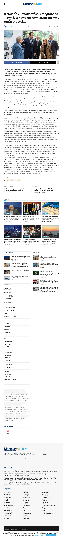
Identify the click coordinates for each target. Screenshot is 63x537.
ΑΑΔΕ (23, 389)
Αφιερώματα (8, 298)
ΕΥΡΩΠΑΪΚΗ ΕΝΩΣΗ (9, 396)
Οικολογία (7, 357)
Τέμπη (23, 413)
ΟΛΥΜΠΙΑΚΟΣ (8, 407)
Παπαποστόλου (11, 180)
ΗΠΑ (19, 398)
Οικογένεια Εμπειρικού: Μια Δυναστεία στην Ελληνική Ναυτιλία (20, 277)
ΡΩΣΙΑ (6, 411)
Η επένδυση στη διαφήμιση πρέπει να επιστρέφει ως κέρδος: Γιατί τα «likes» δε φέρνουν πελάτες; (12, 241)
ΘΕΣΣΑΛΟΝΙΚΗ (26, 398)
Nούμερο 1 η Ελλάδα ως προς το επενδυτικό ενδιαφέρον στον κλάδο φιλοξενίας (48, 257)
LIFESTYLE (7, 289)
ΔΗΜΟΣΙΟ (7, 394)
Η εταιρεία (6, 529)
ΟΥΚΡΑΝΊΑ (15, 407)
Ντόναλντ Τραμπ (17, 405)
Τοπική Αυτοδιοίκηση (10, 307)
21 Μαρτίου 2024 (21, 26)
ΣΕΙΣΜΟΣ (20, 411)
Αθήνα (12, 392)
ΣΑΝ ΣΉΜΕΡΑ (13, 411)
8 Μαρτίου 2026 (8, 221)
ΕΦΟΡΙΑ (23, 396)
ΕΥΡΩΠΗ (18, 396)
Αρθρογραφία (8, 296)
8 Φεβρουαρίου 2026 (47, 244)
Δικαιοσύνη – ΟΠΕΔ (10, 317)
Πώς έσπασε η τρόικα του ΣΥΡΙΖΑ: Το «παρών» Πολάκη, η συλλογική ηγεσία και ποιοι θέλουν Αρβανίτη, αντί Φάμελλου (49, 282)
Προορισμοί (8, 374)
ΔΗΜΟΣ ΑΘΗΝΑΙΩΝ (20, 392)
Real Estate (8, 344)
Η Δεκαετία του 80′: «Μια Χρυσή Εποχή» (20, 270)
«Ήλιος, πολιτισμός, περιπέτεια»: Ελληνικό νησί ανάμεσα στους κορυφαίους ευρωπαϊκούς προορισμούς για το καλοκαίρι (49, 265)
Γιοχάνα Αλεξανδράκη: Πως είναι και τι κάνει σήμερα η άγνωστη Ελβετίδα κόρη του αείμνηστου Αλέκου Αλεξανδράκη (20, 265)
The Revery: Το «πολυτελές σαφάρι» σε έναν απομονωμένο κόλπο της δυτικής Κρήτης (50, 241)
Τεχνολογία (8, 332)
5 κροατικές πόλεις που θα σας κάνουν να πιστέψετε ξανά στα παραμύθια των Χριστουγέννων (20, 258)
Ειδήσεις (7, 213)
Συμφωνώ (51, 535)
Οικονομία (10, 9)
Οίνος (6, 313)
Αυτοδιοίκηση (9, 302)
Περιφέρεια (7, 305)
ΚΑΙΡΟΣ (12, 400)
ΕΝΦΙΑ (17, 394)
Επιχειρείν (16, 9)
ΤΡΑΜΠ (18, 413)
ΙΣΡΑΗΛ (6, 400)
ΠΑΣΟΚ (16, 409)
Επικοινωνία (23, 529)
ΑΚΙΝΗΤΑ (7, 392)
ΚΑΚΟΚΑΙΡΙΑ (18, 400)
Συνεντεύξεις (9, 368)
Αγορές (26, 213)
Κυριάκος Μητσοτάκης (19, 402)
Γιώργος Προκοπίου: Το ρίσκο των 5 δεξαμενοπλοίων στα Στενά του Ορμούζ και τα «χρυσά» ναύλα (12, 218)
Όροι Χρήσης (14, 529)
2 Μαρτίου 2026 (27, 221)
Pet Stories (8, 355)
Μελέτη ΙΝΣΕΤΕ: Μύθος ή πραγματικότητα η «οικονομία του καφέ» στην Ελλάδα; (31, 241)
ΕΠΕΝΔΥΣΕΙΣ (24, 394)
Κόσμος (7, 338)
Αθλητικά (7, 292)
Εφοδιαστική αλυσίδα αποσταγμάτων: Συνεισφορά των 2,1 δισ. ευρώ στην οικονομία (31, 218)
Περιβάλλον (8, 352)
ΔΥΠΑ (12, 394)
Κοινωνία (7, 326)
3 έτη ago (13, 267)
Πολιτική (7, 361)
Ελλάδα (6, 324)
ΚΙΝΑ (25, 400)
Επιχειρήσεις (13, 398)
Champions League (9, 389)
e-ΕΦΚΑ (17, 389)
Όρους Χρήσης (40, 535)
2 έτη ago (13, 260)
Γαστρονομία (9, 310)
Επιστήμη (7, 330)
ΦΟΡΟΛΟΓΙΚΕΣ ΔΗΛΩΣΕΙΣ (23, 416)
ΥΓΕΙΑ (18, 180)
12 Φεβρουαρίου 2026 (28, 244)
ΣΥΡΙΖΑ (6, 413)
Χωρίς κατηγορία (10, 380)
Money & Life (12, 26)
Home (5, 9)
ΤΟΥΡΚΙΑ (12, 413)
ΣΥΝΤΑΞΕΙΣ (26, 411)
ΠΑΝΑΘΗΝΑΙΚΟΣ (8, 409)
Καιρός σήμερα (8, 402)
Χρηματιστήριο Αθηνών (19, 418)
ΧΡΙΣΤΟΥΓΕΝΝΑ (8, 418)
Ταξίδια (6, 371)
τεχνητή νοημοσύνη (9, 420)
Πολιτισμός (8, 364)
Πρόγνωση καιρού (24, 409)
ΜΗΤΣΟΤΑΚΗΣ (8, 405)
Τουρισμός (8, 376)
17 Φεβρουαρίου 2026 (47, 223)
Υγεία (6, 335)
